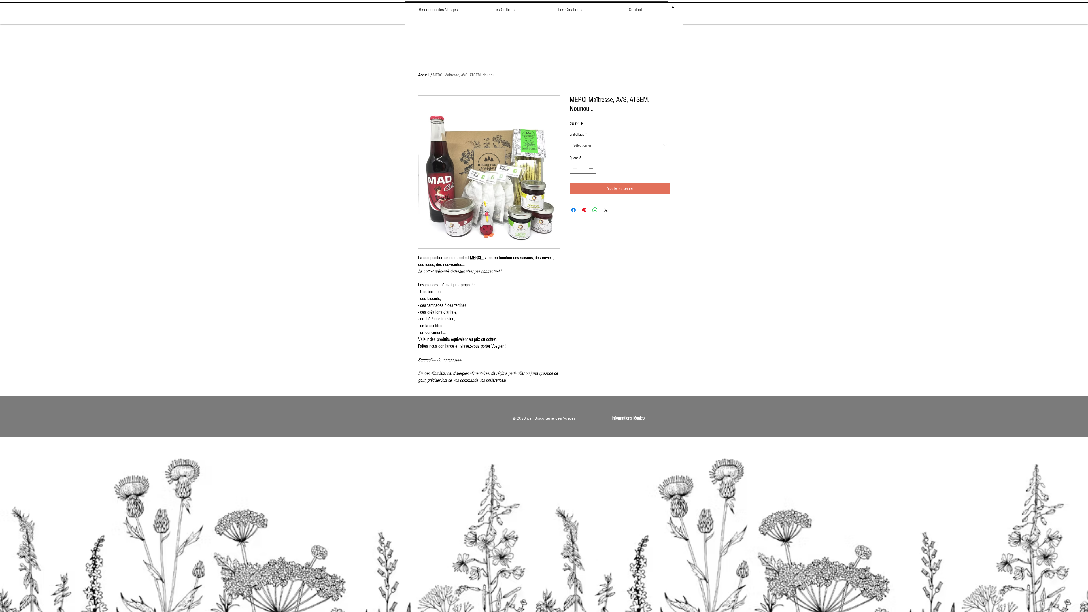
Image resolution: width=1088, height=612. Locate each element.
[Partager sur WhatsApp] (595, 210)
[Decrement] (574, 168)
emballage (578, 134)
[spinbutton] (583, 168)
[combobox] (620, 145)
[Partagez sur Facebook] (573, 210)
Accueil (423, 75)
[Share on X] (605, 210)
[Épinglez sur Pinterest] (584, 210)
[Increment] (591, 168)
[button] (673, 7)
